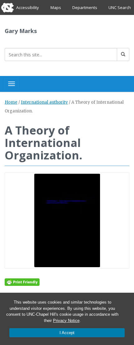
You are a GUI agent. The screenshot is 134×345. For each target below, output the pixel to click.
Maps (55, 7)
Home (11, 102)
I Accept (67, 332)
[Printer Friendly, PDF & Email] (22, 282)
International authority (44, 102)
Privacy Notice (66, 320)
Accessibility (27, 7)
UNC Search (119, 7)
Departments (84, 7)
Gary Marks (21, 31)
